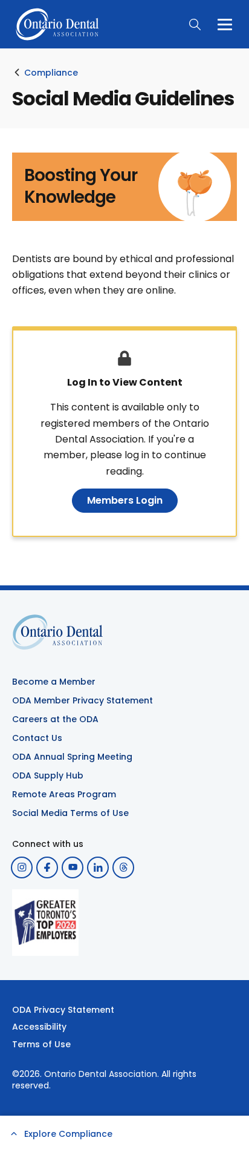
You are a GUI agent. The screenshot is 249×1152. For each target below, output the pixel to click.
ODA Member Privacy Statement (82, 700)
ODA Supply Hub (47, 775)
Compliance (51, 73)
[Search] (195, 24)
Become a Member (53, 682)
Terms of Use (41, 1044)
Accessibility (39, 1027)
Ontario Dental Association (100, 1074)
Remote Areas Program (64, 794)
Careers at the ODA (55, 719)
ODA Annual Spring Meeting (72, 757)
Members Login (125, 500)
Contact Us (37, 738)
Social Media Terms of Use (70, 813)
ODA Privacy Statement (63, 1010)
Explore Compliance (68, 1134)
